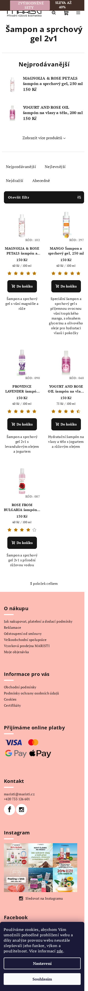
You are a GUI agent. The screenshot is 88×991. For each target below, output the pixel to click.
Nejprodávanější (21, 166)
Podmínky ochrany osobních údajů (31, 693)
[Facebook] (9, 809)
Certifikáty (12, 705)
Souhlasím (42, 979)
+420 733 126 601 (17, 799)
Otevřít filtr (18, 197)
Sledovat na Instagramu (44, 898)
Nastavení (42, 963)
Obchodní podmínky (20, 687)
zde (60, 951)
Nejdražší (14, 180)
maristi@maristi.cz (19, 794)
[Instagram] (21, 809)
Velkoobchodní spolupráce (25, 639)
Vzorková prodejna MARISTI (27, 645)
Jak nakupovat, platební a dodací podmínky (38, 621)
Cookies (10, 699)
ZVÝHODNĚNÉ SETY (29, 5)
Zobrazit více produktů (42, 137)
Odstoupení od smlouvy (23, 633)
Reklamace (12, 627)
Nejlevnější (55, 166)
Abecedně (41, 180)
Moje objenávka (16, 652)
